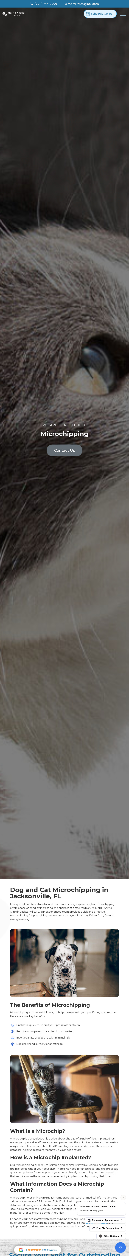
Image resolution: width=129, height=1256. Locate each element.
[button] (123, 13)
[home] (13, 14)
